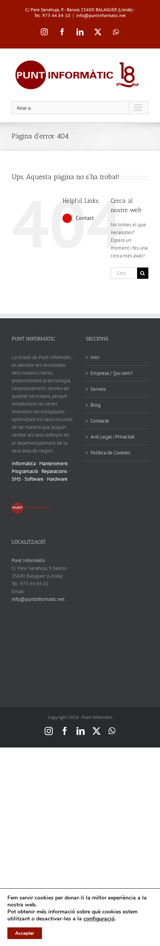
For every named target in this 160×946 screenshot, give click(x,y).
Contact (85, 217)
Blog (95, 405)
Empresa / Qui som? (111, 373)
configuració (99, 918)
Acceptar (24, 933)
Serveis (98, 389)
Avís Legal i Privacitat (112, 436)
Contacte (99, 421)
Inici (94, 357)
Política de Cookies (110, 452)
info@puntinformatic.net (101, 15)
